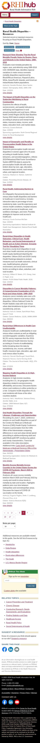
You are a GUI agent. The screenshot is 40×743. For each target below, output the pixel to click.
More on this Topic (10, 26)
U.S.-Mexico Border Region (16, 563)
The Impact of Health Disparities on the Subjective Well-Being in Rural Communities (19, 99)
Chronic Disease (12, 606)
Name (17, 43)
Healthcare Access (13, 619)
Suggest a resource (19, 639)
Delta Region (11, 548)
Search (34, 15)
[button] (4, 649)
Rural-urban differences (15, 555)
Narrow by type (9, 47)
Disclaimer (15, 693)
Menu (4, 15)
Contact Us (30, 689)
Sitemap (34, 693)
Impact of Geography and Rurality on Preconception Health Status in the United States (18, 144)
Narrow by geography (22, 47)
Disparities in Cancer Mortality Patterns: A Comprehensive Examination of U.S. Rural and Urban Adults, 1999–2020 (19, 291)
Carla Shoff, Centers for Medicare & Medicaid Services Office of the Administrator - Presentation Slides (20, 448)
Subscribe (31, 586)
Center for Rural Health (28, 708)
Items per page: (9, 523)
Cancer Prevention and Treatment (19, 602)
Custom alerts (9, 591)
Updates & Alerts (7, 689)
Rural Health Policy (13, 623)
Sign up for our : (19, 576)
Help (18, 51)
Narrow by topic (9, 50)
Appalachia (10, 544)
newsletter (25, 576)
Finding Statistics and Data (16, 615)
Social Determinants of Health (18, 626)
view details (7, 93)
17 (10, 517)
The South (10, 559)
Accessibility (6, 693)
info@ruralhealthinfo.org (14, 685)
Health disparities (12, 552)
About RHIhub (19, 689)
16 (5, 517)
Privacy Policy (25, 693)
